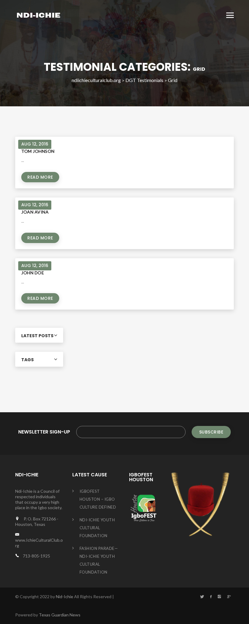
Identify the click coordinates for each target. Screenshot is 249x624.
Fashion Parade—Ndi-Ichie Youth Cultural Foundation (99, 560)
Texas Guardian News (59, 614)
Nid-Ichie (64, 596)
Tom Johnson (38, 151)
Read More (40, 177)
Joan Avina (35, 211)
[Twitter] (202, 597)
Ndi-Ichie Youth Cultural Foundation (97, 527)
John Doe (32, 272)
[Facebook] (211, 597)
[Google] (229, 597)
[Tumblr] (219, 597)
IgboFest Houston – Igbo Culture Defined (98, 499)
